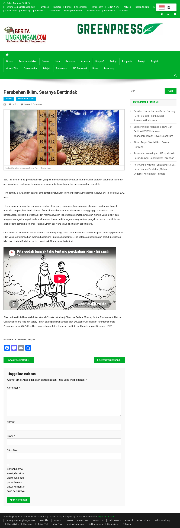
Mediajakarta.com (73, 10)
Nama (11, 421)
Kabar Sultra (11, 10)
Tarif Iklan (44, 7)
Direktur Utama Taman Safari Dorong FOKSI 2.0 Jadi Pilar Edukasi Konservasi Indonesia (154, 116)
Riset (95, 68)
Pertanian (61, 68)
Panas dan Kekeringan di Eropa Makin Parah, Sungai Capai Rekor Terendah (154, 155)
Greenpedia (30, 68)
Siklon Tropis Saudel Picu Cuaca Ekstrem (151, 144)
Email (11, 436)
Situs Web (12, 450)
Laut (57, 61)
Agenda (85, 61)
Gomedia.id (109, 10)
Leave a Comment (33, 104)
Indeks (9, 98)
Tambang (109, 68)
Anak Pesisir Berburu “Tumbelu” (21, 360)
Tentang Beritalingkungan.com (20, 7)
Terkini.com (97, 7)
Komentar (13, 387)
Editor (15, 104)
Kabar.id (127, 7)
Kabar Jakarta (142, 7)
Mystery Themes (106, 516)
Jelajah (46, 68)
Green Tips (12, 68)
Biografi (99, 61)
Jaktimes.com (93, 10)
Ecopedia (127, 61)
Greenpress (82, 7)
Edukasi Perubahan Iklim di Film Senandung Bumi (111, 360)
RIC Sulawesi (80, 68)
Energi (141, 61)
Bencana (70, 61)
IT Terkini (124, 10)
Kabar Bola (55, 10)
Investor (57, 7)
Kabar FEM (40, 10)
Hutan (9, 61)
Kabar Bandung (162, 520)
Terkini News (113, 7)
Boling (113, 61)
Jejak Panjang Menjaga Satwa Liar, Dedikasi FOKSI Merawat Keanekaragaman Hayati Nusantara (153, 131)
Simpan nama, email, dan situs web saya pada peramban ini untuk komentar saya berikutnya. (16, 480)
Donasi (68, 7)
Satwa (45, 61)
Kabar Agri (26, 10)
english (155, 61)
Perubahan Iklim (28, 61)
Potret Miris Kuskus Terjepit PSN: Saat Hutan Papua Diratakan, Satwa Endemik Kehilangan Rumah (154, 169)
